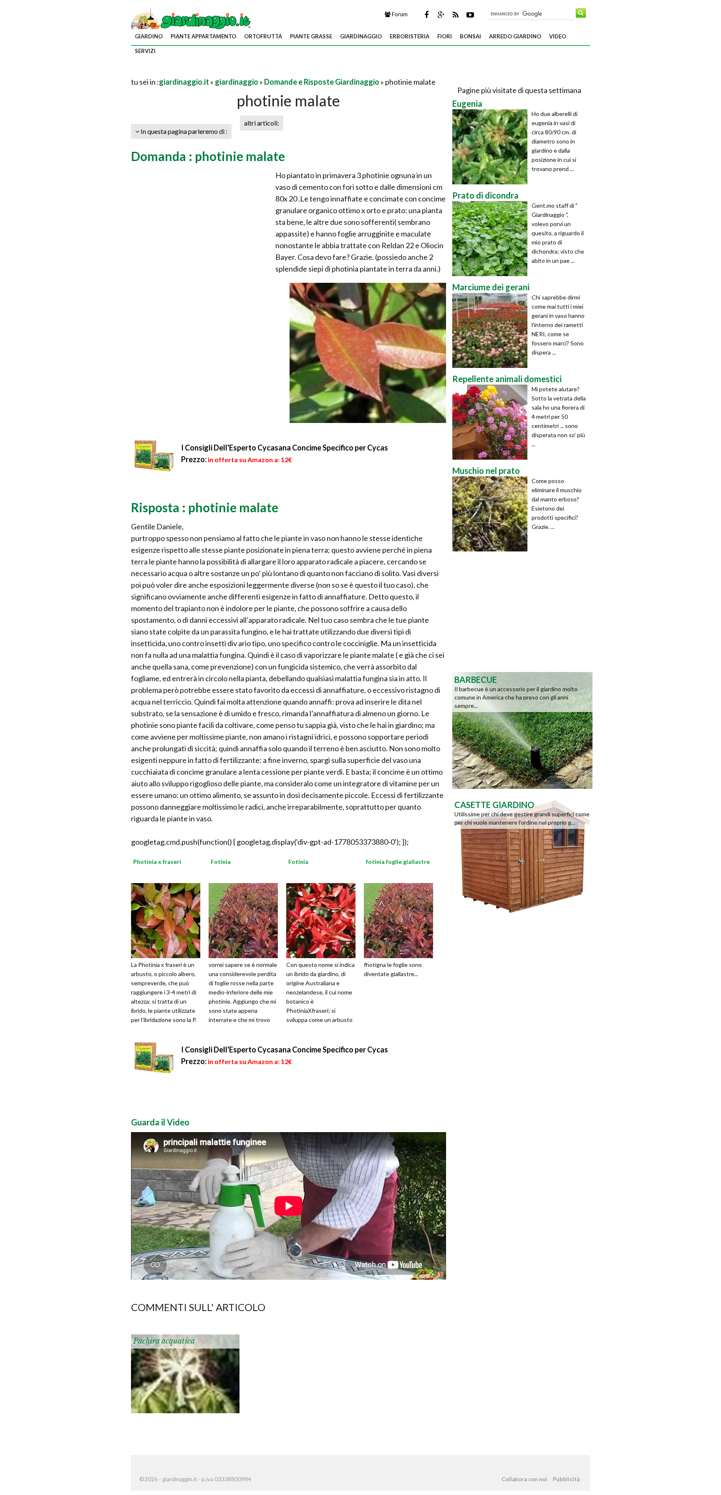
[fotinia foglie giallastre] (401, 919)
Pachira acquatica (164, 1341)
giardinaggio (361, 36)
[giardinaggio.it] (191, 20)
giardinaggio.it (184, 81)
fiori (444, 36)
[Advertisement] (228, 71)
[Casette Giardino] (522, 854)
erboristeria (409, 36)
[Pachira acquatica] (185, 1373)
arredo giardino (515, 36)
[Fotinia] (246, 919)
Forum (399, 14)
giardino (149, 36)
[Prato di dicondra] (492, 238)
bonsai (470, 36)
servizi (145, 51)
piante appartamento (203, 36)
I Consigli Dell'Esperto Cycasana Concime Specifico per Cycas (284, 447)
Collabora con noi (524, 1479)
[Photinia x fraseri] (168, 919)
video (557, 36)
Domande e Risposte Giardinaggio (321, 81)
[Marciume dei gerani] (492, 330)
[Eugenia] (492, 146)
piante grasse (311, 36)
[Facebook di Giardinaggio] (426, 14)
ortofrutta (263, 36)
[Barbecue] (522, 729)
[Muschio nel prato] (492, 513)
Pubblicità (566, 1479)
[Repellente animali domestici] (492, 422)
